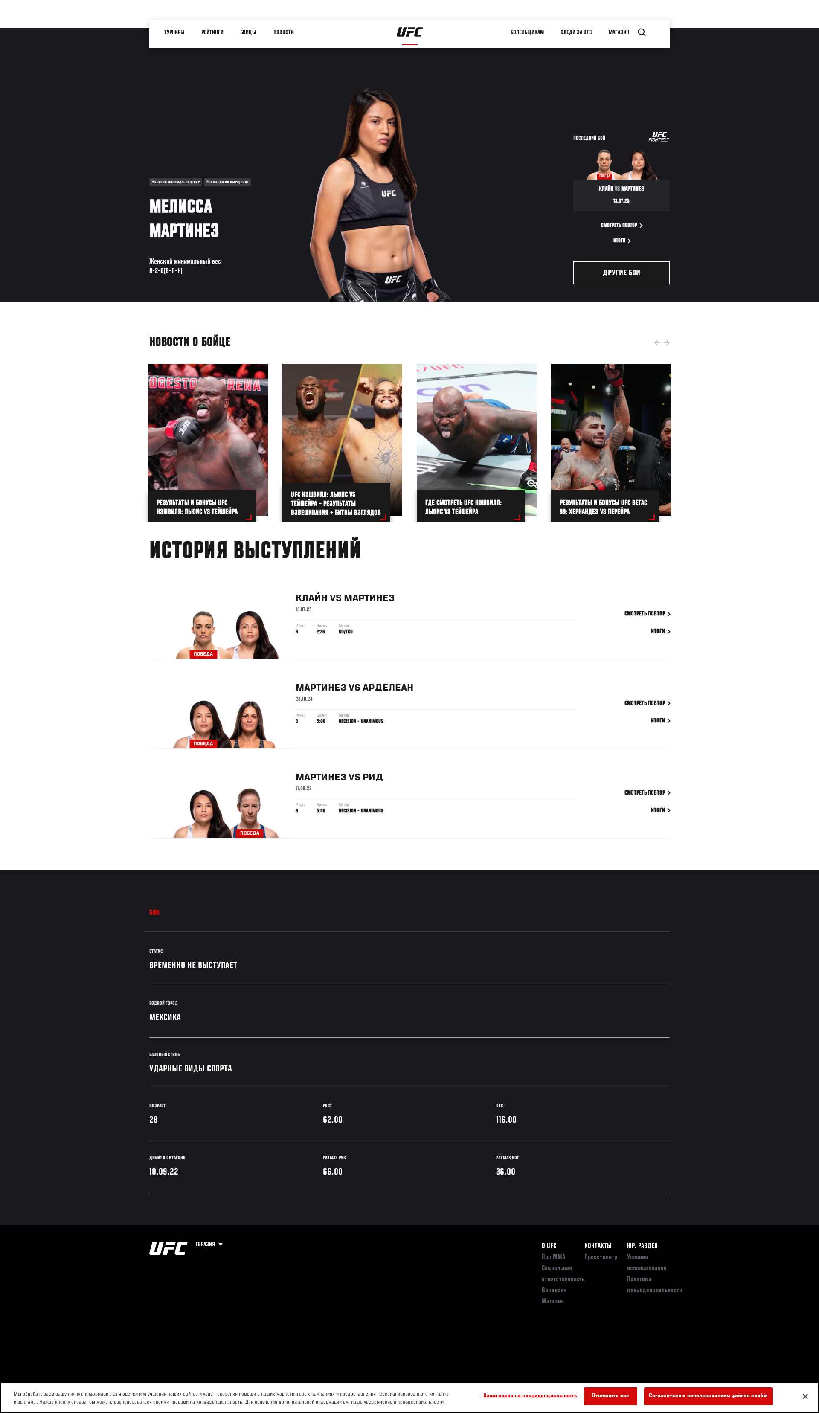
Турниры (175, 32)
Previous (657, 343)
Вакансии (554, 1290)
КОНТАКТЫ (598, 1246)
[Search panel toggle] (642, 32)
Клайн (312, 598)
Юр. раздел (642, 1246)
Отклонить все (610, 1396)
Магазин (619, 32)
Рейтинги (213, 32)
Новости (284, 32)
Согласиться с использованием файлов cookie (708, 1396)
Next (667, 343)
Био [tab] (154, 913)
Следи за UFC (576, 32)
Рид (373, 777)
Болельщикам (527, 32)
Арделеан (388, 688)
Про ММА (553, 1257)
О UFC (549, 1246)
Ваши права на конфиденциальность (530, 1396)
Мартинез (369, 598)
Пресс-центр (600, 1257)
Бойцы (249, 32)
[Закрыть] (805, 1396)
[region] (409, 1397)
